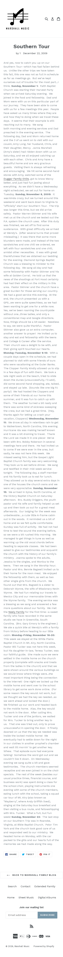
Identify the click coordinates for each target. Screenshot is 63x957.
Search (12, 886)
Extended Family (44, 886)
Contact (25, 886)
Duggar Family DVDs (16, 178)
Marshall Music (21, 946)
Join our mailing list (31, 907)
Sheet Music (26, 897)
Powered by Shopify (43, 946)
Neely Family (16, 611)
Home (11, 897)
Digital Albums (47, 897)
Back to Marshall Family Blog (34, 875)
